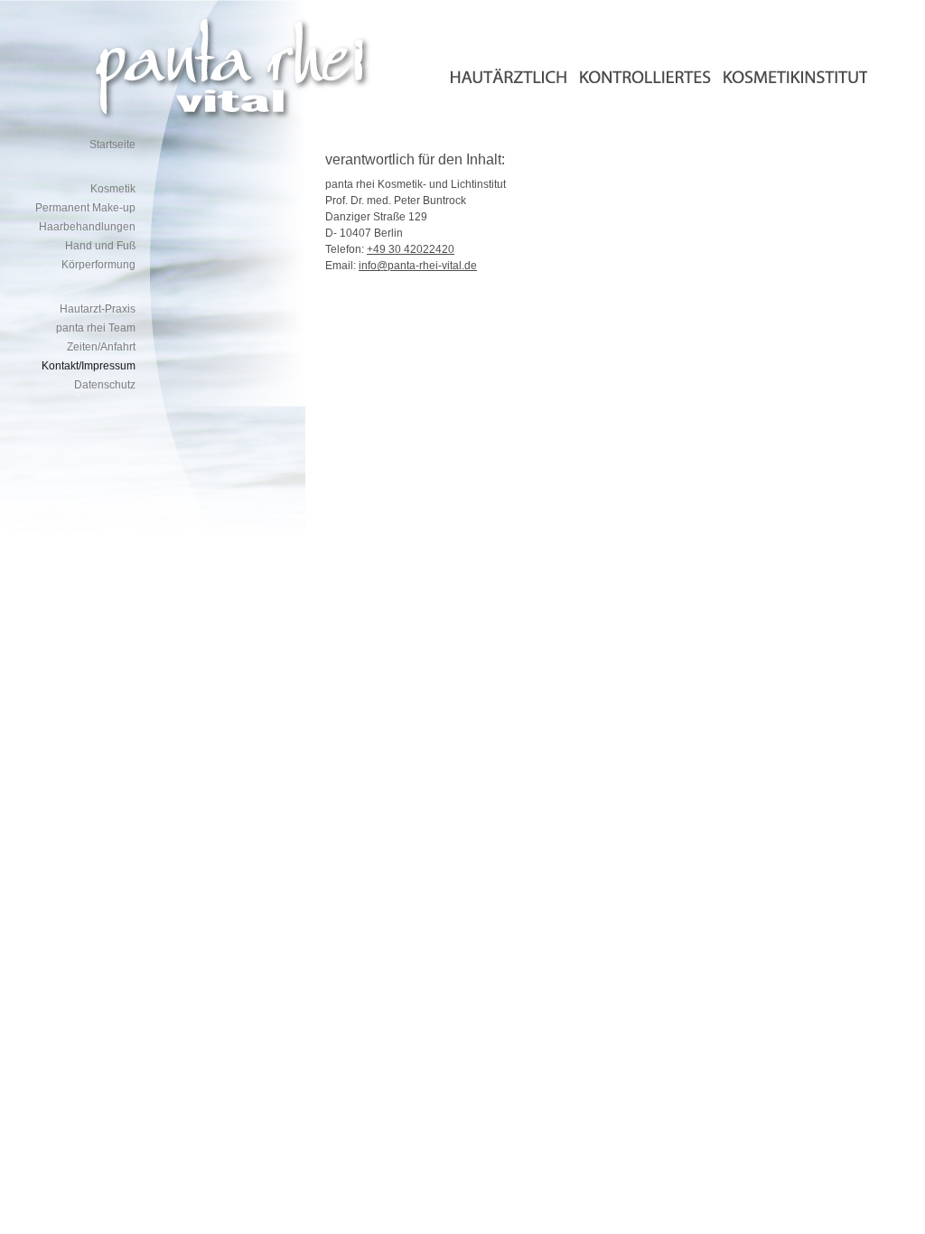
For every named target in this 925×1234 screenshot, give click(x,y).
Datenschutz (104, 385)
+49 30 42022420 (410, 249)
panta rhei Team (95, 328)
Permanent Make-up (85, 207)
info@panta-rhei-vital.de (418, 265)
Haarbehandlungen (87, 226)
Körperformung (98, 264)
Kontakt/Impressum (88, 366)
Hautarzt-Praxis (97, 309)
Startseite (112, 144)
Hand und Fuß (100, 245)
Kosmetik (112, 188)
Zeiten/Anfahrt (101, 347)
